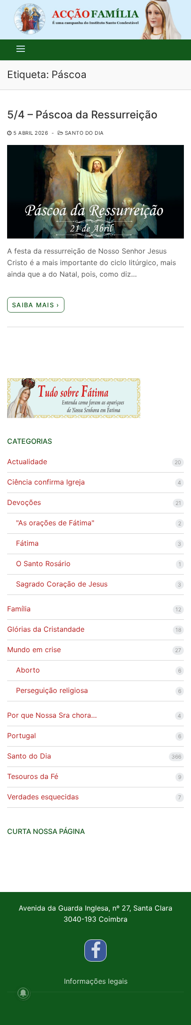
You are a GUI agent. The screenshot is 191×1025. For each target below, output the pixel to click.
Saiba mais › (36, 305)
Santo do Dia (83, 133)
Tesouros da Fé (32, 776)
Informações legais (95, 981)
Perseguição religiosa (52, 690)
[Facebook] (95, 950)
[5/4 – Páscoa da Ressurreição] (95, 192)
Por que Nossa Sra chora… (52, 715)
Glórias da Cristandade (45, 629)
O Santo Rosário (43, 563)
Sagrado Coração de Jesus (61, 583)
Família (19, 608)
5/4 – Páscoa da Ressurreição (82, 114)
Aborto (28, 669)
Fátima (27, 543)
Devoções (24, 502)
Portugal (21, 735)
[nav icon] (20, 48)
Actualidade (27, 461)
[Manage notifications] (23, 993)
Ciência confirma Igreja (46, 481)
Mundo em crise (34, 649)
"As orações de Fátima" (55, 522)
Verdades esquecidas (43, 796)
